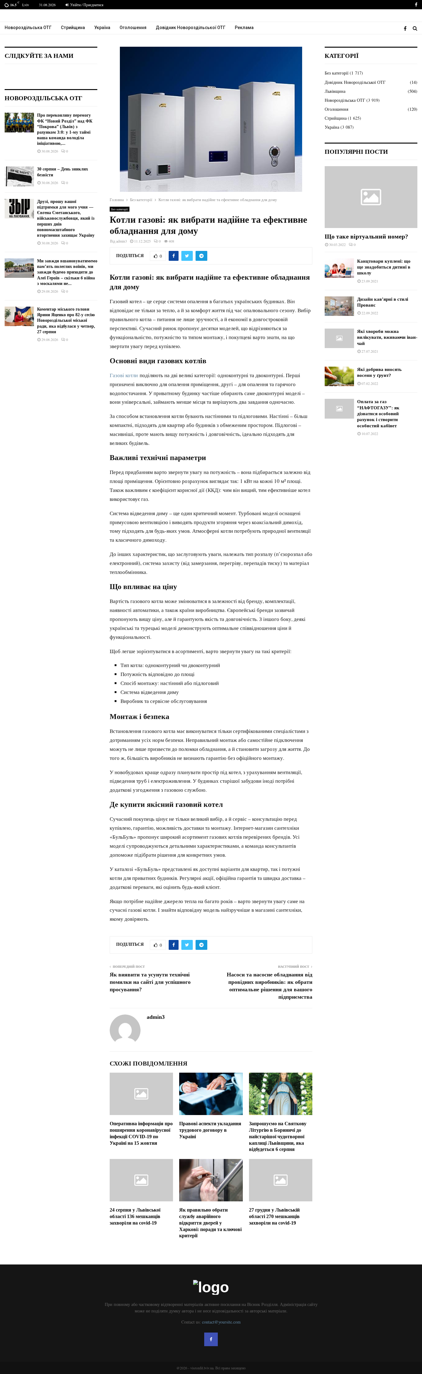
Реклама (244, 27)
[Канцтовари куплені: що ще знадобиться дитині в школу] (339, 268)
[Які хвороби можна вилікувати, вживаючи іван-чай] (339, 338)
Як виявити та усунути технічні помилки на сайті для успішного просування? (150, 982)
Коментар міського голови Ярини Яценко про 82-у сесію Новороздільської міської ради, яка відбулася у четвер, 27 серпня (66, 320)
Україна (102, 27)
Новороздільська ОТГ (28, 27)
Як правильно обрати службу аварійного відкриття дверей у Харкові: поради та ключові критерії (210, 1222)
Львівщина (335, 91)
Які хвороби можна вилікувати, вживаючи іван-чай (387, 337)
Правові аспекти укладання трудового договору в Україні (210, 1130)
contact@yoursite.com (221, 1322)
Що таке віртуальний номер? (366, 236)
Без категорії (119, 209)
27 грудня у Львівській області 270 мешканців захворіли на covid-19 (274, 1216)
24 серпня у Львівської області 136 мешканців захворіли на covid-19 (135, 1216)
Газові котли (124, 375)
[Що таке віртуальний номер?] (371, 197)
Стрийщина (73, 27)
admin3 (121, 241)
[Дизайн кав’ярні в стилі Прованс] (339, 306)
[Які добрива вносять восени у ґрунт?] (339, 376)
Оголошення (133, 27)
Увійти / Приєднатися (86, 4)
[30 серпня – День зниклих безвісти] (19, 176)
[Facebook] (407, 28)
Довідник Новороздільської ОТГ (191, 27)
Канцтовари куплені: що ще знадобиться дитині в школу (384, 267)
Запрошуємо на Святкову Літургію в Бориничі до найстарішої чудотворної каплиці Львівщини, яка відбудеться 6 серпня (277, 1136)
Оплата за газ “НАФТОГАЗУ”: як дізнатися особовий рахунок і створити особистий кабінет (378, 413)
